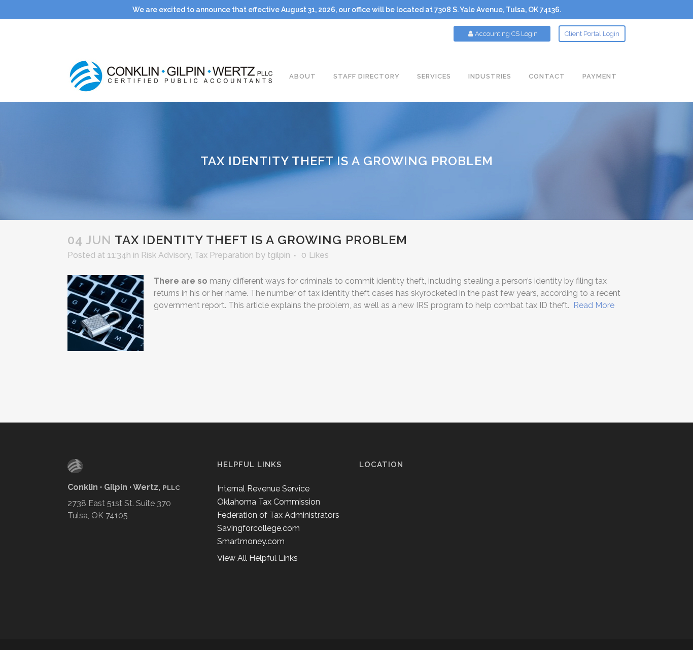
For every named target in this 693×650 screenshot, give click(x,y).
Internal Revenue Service (263, 488)
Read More (593, 305)
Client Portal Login (592, 33)
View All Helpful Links (257, 558)
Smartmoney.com (251, 541)
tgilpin (278, 255)
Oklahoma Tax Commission (268, 502)
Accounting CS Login (506, 33)
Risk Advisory (166, 255)
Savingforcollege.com (258, 528)
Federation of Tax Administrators (278, 515)
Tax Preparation (224, 255)
